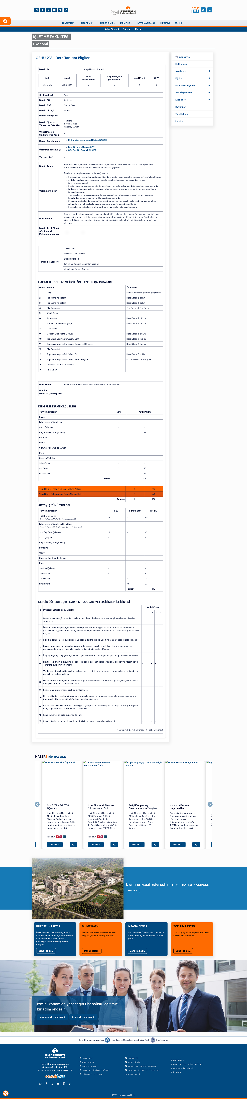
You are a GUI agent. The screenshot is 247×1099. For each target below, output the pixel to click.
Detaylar (133, 890)
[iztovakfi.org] (152, 1040)
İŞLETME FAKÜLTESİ (51, 37)
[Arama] (210, 10)
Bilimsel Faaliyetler (192, 85)
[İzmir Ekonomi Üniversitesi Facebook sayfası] (42, 9)
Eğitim (192, 78)
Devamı (53, 844)
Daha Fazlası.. (46, 951)
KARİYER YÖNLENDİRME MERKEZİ (188, 1064)
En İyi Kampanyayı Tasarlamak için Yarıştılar (143, 806)
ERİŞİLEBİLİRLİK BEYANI (92, 1074)
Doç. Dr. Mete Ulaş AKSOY (81, 147)
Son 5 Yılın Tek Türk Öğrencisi (58, 806)
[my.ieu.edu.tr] (195, 10)
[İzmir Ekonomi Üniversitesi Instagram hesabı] (37, 9)
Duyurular (180, 107)
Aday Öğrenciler (192, 92)
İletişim (179, 121)
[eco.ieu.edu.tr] (62, 780)
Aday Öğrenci (112, 29)
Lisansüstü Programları (51, 1017)
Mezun (138, 29)
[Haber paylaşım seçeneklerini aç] (73, 844)
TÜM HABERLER (57, 756)
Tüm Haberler (182, 114)
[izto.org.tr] (107, 1040)
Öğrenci (127, 29)
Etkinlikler (192, 99)
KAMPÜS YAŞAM (89, 1066)
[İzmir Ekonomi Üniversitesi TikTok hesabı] (66, 9)
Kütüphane (179, 1060)
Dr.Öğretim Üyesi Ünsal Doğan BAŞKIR (87, 140)
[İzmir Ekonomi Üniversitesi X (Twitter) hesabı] (48, 9)
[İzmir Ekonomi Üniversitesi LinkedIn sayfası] (60, 9)
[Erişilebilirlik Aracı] (6, 1093)
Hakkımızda (181, 64)
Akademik (192, 71)
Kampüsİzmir (134, 1062)
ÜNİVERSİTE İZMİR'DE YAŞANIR (95, 1070)
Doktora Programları (82, 1017)
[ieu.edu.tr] (124, 10)
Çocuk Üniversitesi (183, 1068)
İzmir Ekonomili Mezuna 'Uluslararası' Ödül (101, 806)
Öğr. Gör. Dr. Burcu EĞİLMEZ (82, 150)
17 (64, 837)
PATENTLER (133, 1058)
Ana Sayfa (184, 57)
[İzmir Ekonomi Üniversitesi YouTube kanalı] (54, 9)
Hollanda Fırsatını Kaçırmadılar (179, 806)
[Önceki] (37, 804)
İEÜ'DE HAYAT (88, 1062)
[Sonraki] (210, 804)
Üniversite (87, 1058)
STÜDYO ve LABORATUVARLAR (142, 1066)
